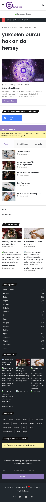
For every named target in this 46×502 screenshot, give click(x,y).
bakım (18, 419)
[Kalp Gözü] (37, 394)
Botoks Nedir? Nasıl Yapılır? (29, 193)
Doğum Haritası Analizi (34, 268)
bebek (25, 419)
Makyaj (6, 323)
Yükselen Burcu (11, 88)
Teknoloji (6, 337)
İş (3, 315)
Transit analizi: (23, 151)
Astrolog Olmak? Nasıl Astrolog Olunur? (26, 163)
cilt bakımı (39, 419)
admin (6, 85)
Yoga (5, 348)
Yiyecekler (7, 344)
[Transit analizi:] (8, 154)
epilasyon (6, 423)
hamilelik (24, 423)
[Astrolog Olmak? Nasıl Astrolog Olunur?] (8, 165)
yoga (25, 431)
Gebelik (6, 308)
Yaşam (5, 341)
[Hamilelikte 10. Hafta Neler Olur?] (34, 233)
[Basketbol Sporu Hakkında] (8, 175)
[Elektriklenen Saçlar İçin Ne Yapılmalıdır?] (8, 362)
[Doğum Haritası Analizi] (34, 258)
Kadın (5, 319)
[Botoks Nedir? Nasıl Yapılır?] (8, 196)
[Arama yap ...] (43, 6)
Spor (5, 334)
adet (4, 419)
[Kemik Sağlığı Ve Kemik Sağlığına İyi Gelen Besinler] (23, 394)
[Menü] (3, 6)
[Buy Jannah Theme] (23, 14)
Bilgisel (5, 301)
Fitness (6, 304)
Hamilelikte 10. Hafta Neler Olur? (18, 20)
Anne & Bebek (8, 290)
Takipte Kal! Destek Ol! (15, 439)
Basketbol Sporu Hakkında (28, 172)
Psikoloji (6, 326)
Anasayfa (6, 27)
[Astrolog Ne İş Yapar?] (23, 374)
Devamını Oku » (9, 101)
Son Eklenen (22, 144)
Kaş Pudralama (23, 183)
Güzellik (6, 312)
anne (11, 419)
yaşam (18, 431)
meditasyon (7, 427)
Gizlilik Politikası (23, 491)
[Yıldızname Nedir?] (8, 399)
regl (24, 427)
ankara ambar (7, 214)
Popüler (7, 144)
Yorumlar (38, 144)
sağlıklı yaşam (7, 431)
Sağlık (5, 330)
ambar (4, 209)
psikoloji (16, 427)
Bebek (5, 297)
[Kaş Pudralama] (8, 186)
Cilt (32, 419)
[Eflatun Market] (14, 5)
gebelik (15, 423)
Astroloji (6, 293)
